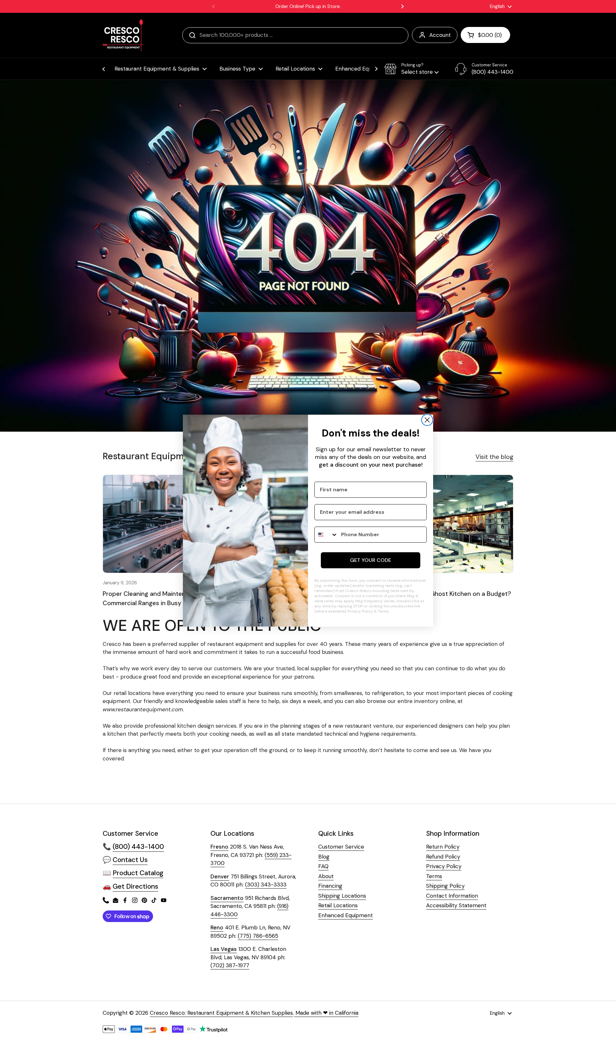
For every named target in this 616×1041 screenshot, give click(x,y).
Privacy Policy (360, 611)
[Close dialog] (427, 420)
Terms (383, 611)
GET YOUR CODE (370, 560)
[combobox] (326, 534)
